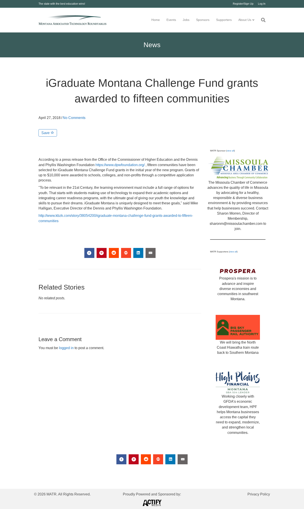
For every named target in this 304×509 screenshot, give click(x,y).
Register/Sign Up (243, 3)
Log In (261, 3)
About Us (244, 20)
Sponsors (202, 20)
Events (171, 20)
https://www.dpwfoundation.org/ (120, 165)
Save (46, 133)
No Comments (74, 118)
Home (155, 20)
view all (230, 150)
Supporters (224, 20)
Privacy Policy (258, 494)
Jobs (186, 20)
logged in (66, 348)
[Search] (261, 20)
